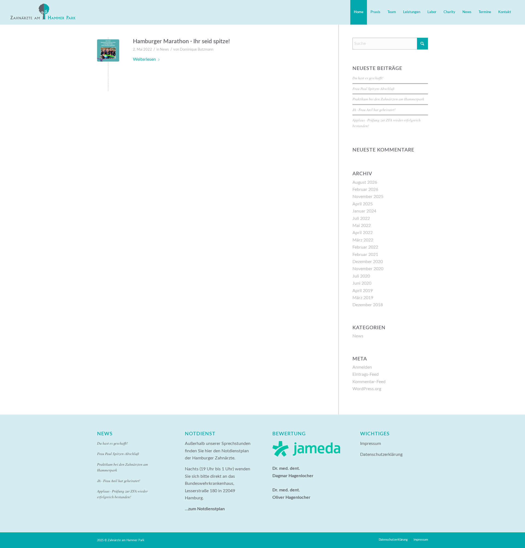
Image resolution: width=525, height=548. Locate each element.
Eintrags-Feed (365, 374)
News (164, 49)
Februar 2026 (365, 189)
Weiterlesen (144, 59)
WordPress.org (366, 389)
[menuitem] (358, 12)
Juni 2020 (361, 283)
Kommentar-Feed (369, 382)
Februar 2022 (365, 247)
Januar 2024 (364, 211)
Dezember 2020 (367, 262)
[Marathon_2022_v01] (108, 50)
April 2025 (362, 204)
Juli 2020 (361, 276)
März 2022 (362, 240)
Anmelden (362, 367)
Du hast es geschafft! (367, 77)
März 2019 (362, 298)
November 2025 (367, 196)
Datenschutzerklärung (381, 454)
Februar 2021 (365, 254)
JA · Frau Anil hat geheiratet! (374, 109)
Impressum (370, 443)
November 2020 (367, 269)
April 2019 (362, 290)
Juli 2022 (361, 218)
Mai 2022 (361, 225)
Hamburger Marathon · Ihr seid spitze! (181, 41)
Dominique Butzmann (196, 49)
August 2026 (364, 182)
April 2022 (362, 233)
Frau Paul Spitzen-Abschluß (373, 88)
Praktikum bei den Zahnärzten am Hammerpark (388, 98)
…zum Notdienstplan (205, 509)
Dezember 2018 (367, 305)
